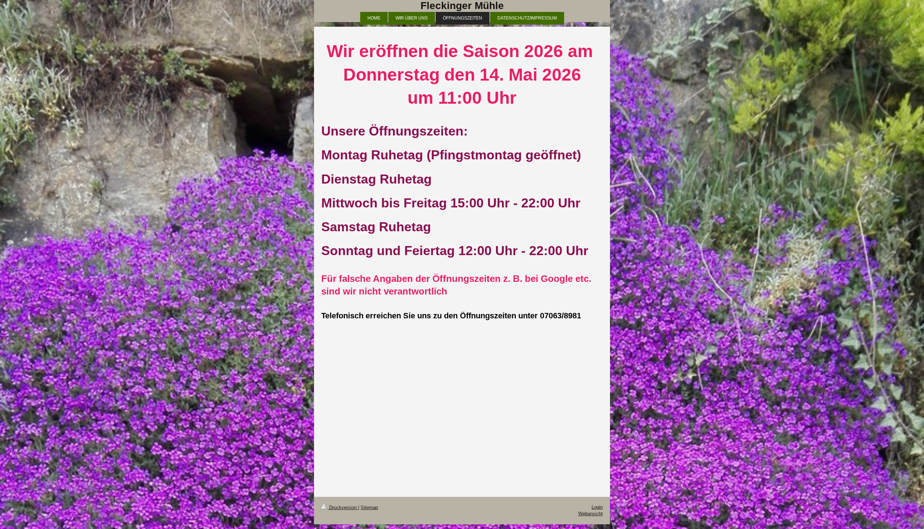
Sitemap (369, 507)
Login (597, 507)
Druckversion (343, 507)
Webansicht (590, 513)
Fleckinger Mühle (462, 5)
